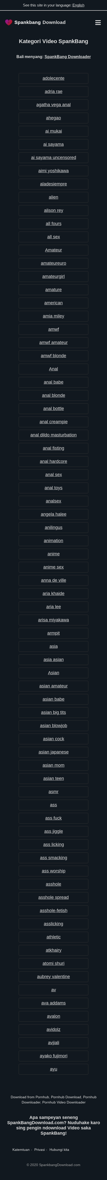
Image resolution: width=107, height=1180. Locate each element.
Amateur (53, 250)
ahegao (53, 117)
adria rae (53, 91)
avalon (53, 1016)
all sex (53, 236)
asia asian (54, 659)
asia (54, 646)
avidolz (53, 1029)
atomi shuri (53, 963)
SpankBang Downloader (68, 57)
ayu (53, 1069)
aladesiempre (53, 183)
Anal (53, 368)
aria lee (53, 606)
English (78, 5)
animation (53, 540)
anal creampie (54, 421)
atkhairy (53, 950)
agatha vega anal (53, 104)
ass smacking (53, 857)
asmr (53, 791)
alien (53, 197)
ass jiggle (53, 831)
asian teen (53, 778)
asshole (53, 884)
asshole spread (53, 897)
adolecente (53, 78)
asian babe (53, 699)
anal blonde (53, 395)
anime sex (53, 567)
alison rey (53, 210)
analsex (53, 501)
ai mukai (53, 131)
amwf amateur (53, 342)
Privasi (39, 1150)
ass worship (53, 870)
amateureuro (53, 263)
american (53, 302)
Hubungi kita (59, 1150)
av (53, 989)
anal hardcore (53, 461)
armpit (53, 633)
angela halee (53, 514)
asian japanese (54, 752)
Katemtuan (21, 1150)
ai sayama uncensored (53, 157)
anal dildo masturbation (53, 434)
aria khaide (53, 593)
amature (53, 289)
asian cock (53, 738)
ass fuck (53, 818)
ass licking (53, 844)
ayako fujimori (53, 1055)
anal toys (53, 487)
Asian (53, 672)
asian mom (53, 765)
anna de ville (53, 580)
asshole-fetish (53, 910)
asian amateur (53, 685)
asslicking (53, 923)
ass (53, 804)
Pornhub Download (66, 1097)
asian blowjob (53, 725)
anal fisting (53, 448)
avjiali (53, 1042)
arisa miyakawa (53, 619)
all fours (53, 223)
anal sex (53, 474)
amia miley (53, 316)
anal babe (53, 382)
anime (54, 553)
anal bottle (53, 408)
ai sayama (53, 144)
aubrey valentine (53, 976)
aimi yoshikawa (53, 170)
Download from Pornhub (30, 1097)
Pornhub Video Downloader (64, 1102)
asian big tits (53, 712)
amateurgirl (53, 276)
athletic (54, 936)
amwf (53, 329)
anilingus (53, 527)
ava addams (53, 1003)
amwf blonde (53, 355)
